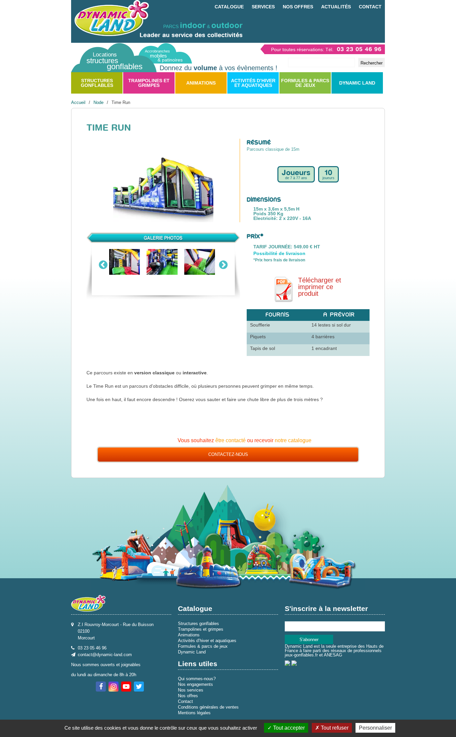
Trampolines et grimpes (149, 83)
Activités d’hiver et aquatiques (253, 83)
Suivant (223, 263)
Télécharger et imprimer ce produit (319, 287)
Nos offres (298, 6)
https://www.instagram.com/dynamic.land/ (113, 687)
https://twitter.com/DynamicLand (139, 687)
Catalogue (229, 6)
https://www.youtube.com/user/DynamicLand (126, 687)
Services (263, 6)
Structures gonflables (97, 83)
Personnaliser (375, 728)
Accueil (78, 102)
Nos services (190, 690)
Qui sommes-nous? (197, 679)
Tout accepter (288, 728)
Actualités (336, 6)
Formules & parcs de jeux (305, 83)
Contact (370, 6)
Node (98, 102)
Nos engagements (195, 684)
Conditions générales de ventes (208, 707)
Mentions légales (194, 713)
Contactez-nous (228, 454)
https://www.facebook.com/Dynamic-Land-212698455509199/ (101, 687)
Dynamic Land (357, 83)
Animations (201, 83)
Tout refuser (334, 728)
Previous (103, 263)
